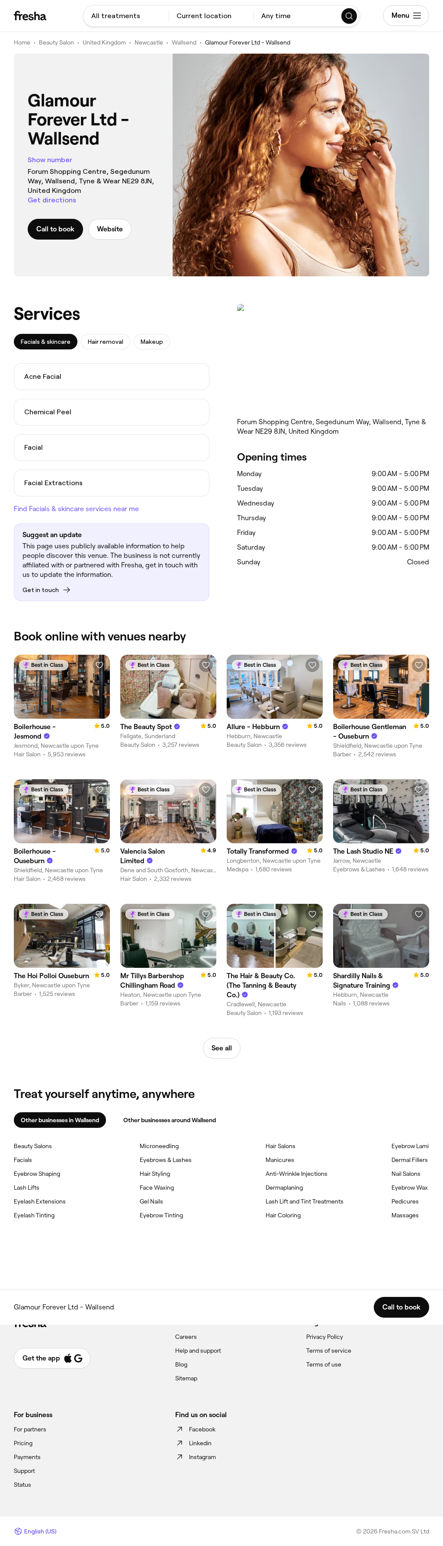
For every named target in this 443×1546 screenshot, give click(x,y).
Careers (186, 1336)
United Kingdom (104, 42)
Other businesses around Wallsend (169, 1120)
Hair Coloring (283, 1215)
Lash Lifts (26, 1187)
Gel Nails (151, 1201)
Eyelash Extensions (40, 1201)
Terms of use (323, 1364)
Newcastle (149, 42)
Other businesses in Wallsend (60, 1120)
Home (22, 42)
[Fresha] (30, 15)
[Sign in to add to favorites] (99, 665)
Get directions (52, 200)
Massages (405, 1215)
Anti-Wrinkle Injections (296, 1173)
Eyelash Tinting (34, 1215)
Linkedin (200, 1443)
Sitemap (186, 1378)
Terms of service (328, 1350)
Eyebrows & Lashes (166, 1159)
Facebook (202, 1429)
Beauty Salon (56, 42)
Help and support (198, 1350)
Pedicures (405, 1201)
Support (24, 1470)
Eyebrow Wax (410, 1187)
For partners (30, 1429)
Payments (27, 1456)
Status (22, 1484)
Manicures (280, 1159)
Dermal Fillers (410, 1159)
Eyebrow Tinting (161, 1215)
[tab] (45, 341)
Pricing (23, 1443)
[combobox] (126, 16)
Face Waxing (157, 1187)
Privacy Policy (324, 1336)
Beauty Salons (33, 1146)
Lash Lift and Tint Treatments (304, 1201)
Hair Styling (155, 1173)
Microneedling (159, 1146)
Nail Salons (406, 1173)
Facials (23, 1159)
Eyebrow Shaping (37, 1173)
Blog (181, 1364)
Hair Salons (280, 1146)
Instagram (202, 1456)
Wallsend (184, 42)
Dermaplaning (284, 1187)
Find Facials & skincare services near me (76, 508)
